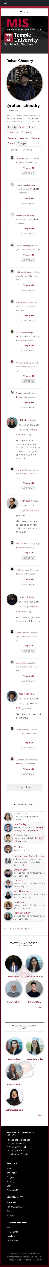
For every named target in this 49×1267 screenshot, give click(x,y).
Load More (24, 786)
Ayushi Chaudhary (23, 363)
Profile (22, 127)
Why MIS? (12, 1173)
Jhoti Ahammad (21, 891)
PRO (9, 1227)
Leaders (11, 1236)
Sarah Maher (13, 1002)
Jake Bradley (19, 824)
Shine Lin (20, 393)
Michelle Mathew (27, 420)
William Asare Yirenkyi (25, 215)
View (37, 121)
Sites (31, 127)
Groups (26, 132)
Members (11, 1202)
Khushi (25, 856)
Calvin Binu (20, 159)
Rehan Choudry (26, 597)
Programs (11, 1177)
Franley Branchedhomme (26, 185)
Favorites (36, 138)
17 (13, 928)
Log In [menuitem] (5, 3)
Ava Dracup (24, 500)
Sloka (32, 856)
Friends (13, 132)
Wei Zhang (18, 847)
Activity (12, 127)
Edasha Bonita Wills (24, 302)
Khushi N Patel (14, 1084)
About (10, 1168)
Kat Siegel (20, 570)
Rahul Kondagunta (23, 272)
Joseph (17, 856)
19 (18, 928)
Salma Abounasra (14, 1110)
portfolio (31, 817)
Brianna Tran (14, 1059)
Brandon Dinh (20, 870)
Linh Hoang (19, 902)
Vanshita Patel (21, 663)
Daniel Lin (18, 880)
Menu (26, 12)
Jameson (40, 856)
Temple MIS (24, 24)
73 (26, 928)
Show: (14, 150)
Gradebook (12, 1240)
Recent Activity (14, 1206)
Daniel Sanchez (22, 246)
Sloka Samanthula (34, 976)
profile (16, 850)
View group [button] (28, 173)
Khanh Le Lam (20, 813)
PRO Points (12, 1232)
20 (21, 928)
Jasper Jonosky (26, 694)
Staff (9, 1186)
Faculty (10, 1181)
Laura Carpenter (35, 1059)
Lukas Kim (20, 760)
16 (10, 928)
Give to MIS (12, 1190)
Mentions (24, 138)
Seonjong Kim (20, 835)
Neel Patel (13, 976)
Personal (12, 138)
